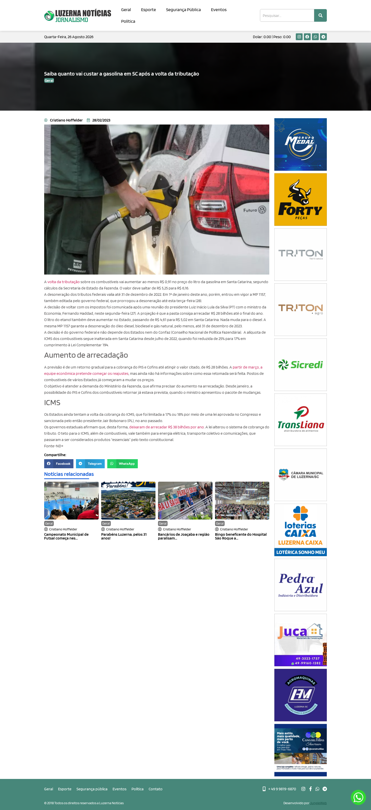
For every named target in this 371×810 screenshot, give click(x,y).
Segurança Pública (183, 9)
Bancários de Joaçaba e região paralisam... (183, 536)
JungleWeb (318, 803)
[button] (58, 463)
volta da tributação (63, 281)
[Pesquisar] (320, 15)
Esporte (148, 9)
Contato (156, 789)
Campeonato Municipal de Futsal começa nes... (66, 536)
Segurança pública (92, 789)
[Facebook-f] (310, 789)
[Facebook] (307, 36)
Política (128, 21)
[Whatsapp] (315, 36)
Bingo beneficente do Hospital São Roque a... (241, 536)
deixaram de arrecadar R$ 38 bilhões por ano (166, 427)
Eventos (219, 9)
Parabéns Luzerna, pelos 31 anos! (124, 536)
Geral (126, 9)
